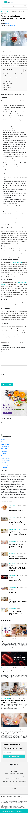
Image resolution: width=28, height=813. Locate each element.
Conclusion (5, 89)
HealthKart (7, 23)
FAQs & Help (4, 451)
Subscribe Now (14, 756)
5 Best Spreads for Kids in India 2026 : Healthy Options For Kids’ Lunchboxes (17, 569)
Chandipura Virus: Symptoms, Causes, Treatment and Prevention (16, 580)
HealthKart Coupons (5, 458)
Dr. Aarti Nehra (13, 25)
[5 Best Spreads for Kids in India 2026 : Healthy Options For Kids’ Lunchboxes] (4, 564)
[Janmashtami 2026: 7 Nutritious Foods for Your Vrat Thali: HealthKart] (4, 609)
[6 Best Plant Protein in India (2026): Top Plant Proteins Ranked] (4, 554)
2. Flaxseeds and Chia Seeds (11, 81)
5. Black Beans (8, 87)
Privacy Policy (4, 462)
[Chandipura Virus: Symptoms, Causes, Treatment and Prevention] (4, 576)
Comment (3, 352)
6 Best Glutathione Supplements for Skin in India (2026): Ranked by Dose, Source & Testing (18, 534)
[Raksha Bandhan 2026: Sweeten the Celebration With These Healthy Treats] (4, 507)
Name (3, 368)
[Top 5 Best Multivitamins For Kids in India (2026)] (4, 588)
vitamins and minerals (21, 255)
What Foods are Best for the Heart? (11, 78)
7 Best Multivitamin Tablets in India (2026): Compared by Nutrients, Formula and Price (16, 546)
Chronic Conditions (5, 11)
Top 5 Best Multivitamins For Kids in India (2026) (13, 641)
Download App (4, 465)
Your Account (4, 455)
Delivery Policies (5, 446)
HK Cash (3, 439)
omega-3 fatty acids (17, 262)
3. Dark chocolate (8, 83)
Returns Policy (4, 449)
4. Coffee (7, 85)
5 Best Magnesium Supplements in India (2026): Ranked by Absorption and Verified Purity (17, 522)
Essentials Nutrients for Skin (14, 529)
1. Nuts (6, 80)
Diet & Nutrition (12, 505)
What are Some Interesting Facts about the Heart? (12, 74)
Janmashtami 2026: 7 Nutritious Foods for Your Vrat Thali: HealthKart (17, 613)
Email (2, 374)
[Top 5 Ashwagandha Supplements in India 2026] (4, 599)
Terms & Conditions (5, 460)
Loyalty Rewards (5, 444)
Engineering (4, 467)
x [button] (26, 809)
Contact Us (3, 453)
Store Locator (4, 442)
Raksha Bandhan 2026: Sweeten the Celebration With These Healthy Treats (17, 510)
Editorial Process (4, 27)
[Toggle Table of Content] (24, 70)
